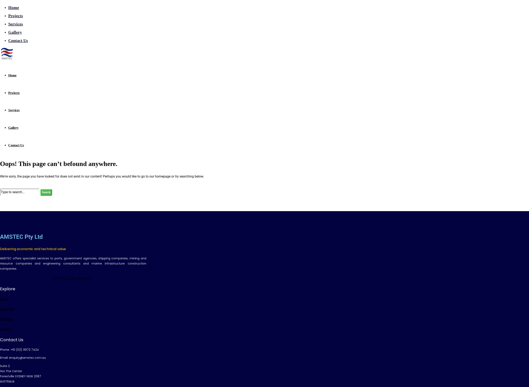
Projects (15, 15)
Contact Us (18, 40)
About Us (7, 309)
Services (15, 24)
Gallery (15, 32)
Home (13, 7)
